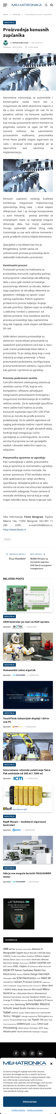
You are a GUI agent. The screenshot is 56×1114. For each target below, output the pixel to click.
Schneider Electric (38, 1004)
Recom (50, 1000)
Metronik (27, 989)
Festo (7, 539)
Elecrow (45, 959)
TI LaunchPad (15, 1019)
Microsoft (37, 989)
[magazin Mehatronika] (27, 5)
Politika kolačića (18, 1110)
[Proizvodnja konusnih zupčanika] (28, 72)
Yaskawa (36, 1031)
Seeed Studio (19, 1008)
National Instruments (12, 997)
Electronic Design (11, 962)
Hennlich (44, 974)
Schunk (7, 1008)
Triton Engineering (9, 1024)
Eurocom (47, 966)
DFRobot (38, 956)
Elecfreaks (36, 959)
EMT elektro (8, 966)
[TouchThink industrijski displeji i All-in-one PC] (28, 695)
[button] (51, 1063)
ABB (5, 949)
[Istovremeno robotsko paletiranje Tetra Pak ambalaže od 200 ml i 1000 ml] (28, 746)
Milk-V (15, 994)
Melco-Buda (17, 989)
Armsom (19, 949)
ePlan (40, 966)
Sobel (7, 1012)
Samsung (20, 1004)
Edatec (18, 960)
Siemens (31, 1008)
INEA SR (46, 978)
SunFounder (45, 1012)
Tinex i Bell (26, 1020)
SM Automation (43, 1008)
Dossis (6, 959)
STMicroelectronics (32, 1012)
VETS (41, 1028)
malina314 (37, 986)
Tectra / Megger (12, 1016)
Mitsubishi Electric (25, 993)
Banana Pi (37, 948)
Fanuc (18, 970)
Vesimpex (34, 1028)
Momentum (41, 993)
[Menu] (5, 5)
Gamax (19, 974)
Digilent (46, 956)
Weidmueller (10, 1031)
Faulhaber (28, 970)
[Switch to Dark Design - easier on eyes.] (46, 5)
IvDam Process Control (28, 982)
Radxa (30, 1000)
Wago (46, 1028)
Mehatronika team (20, 42)
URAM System (23, 1028)
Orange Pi (7, 1000)
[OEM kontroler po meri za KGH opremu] (28, 598)
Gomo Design (30, 974)
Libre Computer (9, 985)
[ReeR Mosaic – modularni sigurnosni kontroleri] (28, 798)
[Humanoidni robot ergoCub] (28, 647)
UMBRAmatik (23, 1023)
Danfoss (30, 956)
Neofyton (34, 996)
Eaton (12, 959)
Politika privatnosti (35, 1110)
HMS (14, 978)
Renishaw (6, 1005)
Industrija (9, 22)
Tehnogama (43, 1016)
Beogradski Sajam (13, 952)
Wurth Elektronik (24, 1031)
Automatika (27, 949)
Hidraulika (7, 978)
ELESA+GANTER (37, 962)
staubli (21, 1013)
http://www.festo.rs (14, 529)
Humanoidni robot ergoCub (19, 670)
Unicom (34, 1024)
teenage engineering (29, 1016)
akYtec (12, 949)
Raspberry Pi (40, 1000)
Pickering (24, 1000)
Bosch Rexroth (30, 953)
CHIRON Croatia (9, 956)
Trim (50, 1019)
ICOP (38, 978)
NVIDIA (43, 997)
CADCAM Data (43, 952)
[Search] (51, 5)
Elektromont (24, 963)
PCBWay (16, 1000)
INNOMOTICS (8, 982)
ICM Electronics (26, 978)
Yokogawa (44, 1032)
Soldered (14, 1013)
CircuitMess (21, 956)
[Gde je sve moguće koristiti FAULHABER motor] (28, 850)
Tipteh (35, 1019)
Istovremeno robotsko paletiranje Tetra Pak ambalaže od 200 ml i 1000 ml (26, 771)
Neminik (25, 997)
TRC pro (44, 1019)
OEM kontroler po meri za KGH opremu (26, 621)
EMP (49, 963)
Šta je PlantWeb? (17, 558)
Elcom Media (26, 960)
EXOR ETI (8, 970)
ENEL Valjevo (20, 966)
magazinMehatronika (25, 986)
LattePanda (46, 982)
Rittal (12, 1004)
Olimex (49, 997)
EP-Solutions (33, 966)
